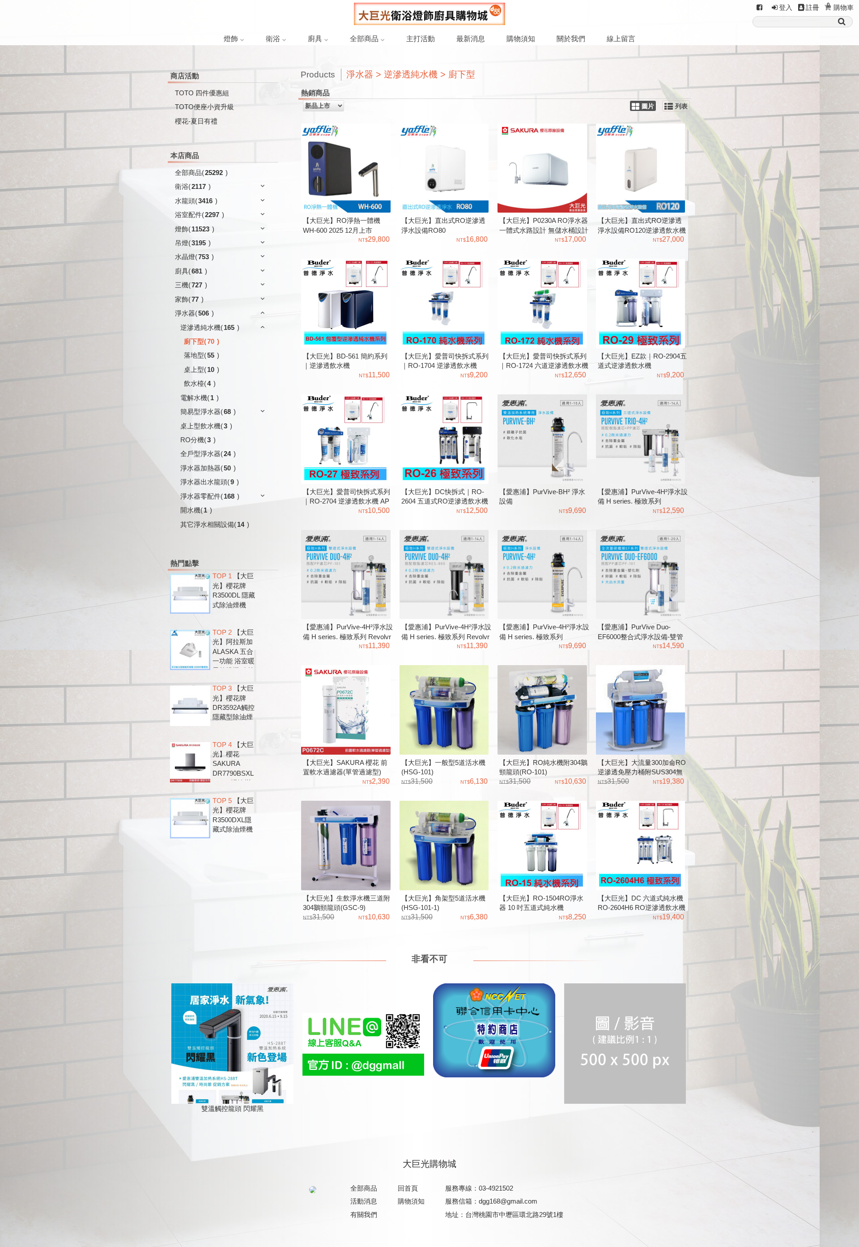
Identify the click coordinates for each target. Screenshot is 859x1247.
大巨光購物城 (429, 1164)
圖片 (648, 106)
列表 (681, 106)
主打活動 (420, 39)
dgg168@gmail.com (508, 1201)
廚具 (315, 39)
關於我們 (571, 39)
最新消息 (470, 39)
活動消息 (363, 1201)
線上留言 (621, 39)
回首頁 (408, 1188)
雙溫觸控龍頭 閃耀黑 (232, 1108)
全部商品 (364, 39)
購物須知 (520, 39)
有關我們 (363, 1214)
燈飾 (231, 39)
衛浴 (273, 39)
